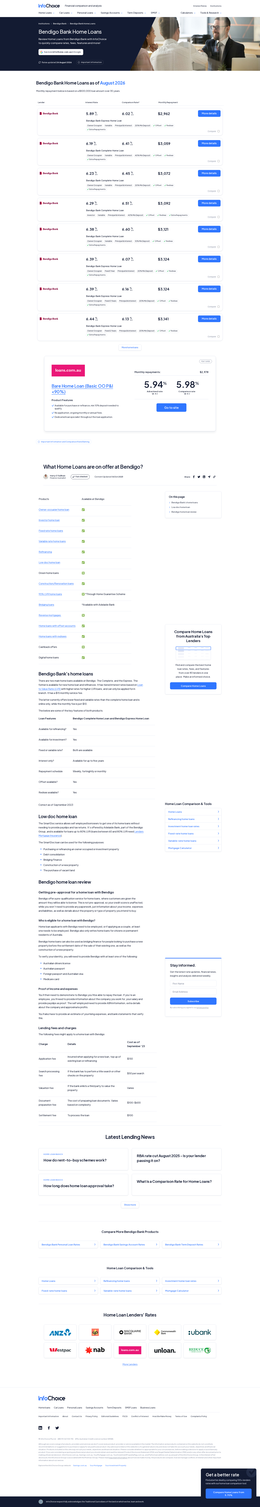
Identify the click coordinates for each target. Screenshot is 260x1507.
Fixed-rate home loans (181, 833)
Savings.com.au (80, 1465)
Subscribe (193, 1001)
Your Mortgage (96, 1465)
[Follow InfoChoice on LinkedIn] (40, 1428)
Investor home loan (49, 520)
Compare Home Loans (193, 685)
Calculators (187, 12)
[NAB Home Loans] (95, 1350)
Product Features (62, 400)
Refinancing (45, 551)
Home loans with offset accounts (57, 625)
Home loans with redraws (53, 636)
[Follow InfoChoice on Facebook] (48, 1428)
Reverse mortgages (50, 615)
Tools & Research (209, 12)
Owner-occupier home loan (54, 509)
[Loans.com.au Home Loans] (130, 1350)
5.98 (187, 384)
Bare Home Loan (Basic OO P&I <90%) (82, 388)
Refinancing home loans (181, 818)
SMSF (154, 12)
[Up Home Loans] (95, 1332)
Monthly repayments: (148, 372)
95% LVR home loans (50, 594)
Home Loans (45, 12)
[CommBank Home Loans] (165, 1332)
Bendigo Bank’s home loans (185, 502)
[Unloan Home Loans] (165, 1350)
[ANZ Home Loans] (60, 1332)
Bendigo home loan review (184, 512)
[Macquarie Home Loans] (130, 1332)
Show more (130, 1204)
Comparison (186, 392)
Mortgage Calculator (180, 847)
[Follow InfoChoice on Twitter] (57, 1428)
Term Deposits (135, 12)
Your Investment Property (115, 1465)
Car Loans (64, 12)
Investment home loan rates (183, 826)
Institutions (215, 6)
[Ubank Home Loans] (200, 1332)
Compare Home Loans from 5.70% (228, 1493)
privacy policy (203, 1007)
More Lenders (130, 1364)
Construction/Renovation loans (56, 583)
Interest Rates (200, 6)
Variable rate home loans (52, 541)
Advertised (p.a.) (155, 392)
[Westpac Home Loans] (60, 1350)
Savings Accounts (110, 12)
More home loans (130, 347)
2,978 (204, 372)
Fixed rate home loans (51, 530)
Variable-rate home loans (182, 840)
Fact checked (81, 476)
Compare (212, 131)
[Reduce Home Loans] (200, 1350)
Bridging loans (46, 604)
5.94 (155, 384)
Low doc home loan (181, 507)
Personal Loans (85, 12)
